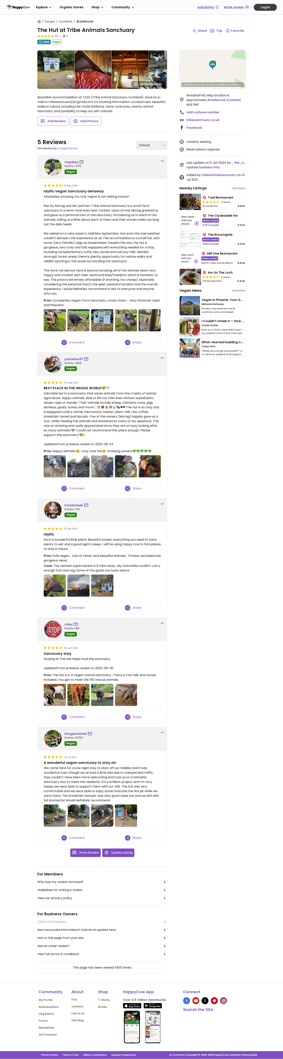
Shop (95, 7)
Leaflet (186, 84)
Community (120, 7)
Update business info (203, 167)
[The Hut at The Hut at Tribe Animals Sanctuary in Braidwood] (126, 815)
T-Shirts (104, 1000)
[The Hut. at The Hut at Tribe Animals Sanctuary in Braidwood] (102, 320)
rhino (68, 624)
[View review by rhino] (53, 629)
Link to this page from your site (60, 938)
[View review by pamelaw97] (53, 364)
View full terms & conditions (58, 954)
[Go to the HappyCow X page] (205, 1000)
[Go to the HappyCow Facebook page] (186, 1000)
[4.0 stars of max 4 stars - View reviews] (210, 202)
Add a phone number (202, 112)
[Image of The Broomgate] (190, 239)
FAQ (74, 999)
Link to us (78, 1013)
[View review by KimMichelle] (53, 510)
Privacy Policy (49, 1054)
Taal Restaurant (220, 197)
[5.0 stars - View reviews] (45, 36)
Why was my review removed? (60, 882)
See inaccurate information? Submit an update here (76, 930)
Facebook (194, 127)
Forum (43, 1021)
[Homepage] (18, 7)
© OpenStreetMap (217, 84)
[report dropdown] (162, 161)
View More (239, 188)
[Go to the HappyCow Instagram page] (223, 1000)
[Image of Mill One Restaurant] (190, 258)
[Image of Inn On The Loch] (190, 277)
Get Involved (48, 1034)
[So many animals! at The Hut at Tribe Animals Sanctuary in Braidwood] (78, 815)
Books (102, 1007)
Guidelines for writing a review (59, 890)
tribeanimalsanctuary (219, 175)
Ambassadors (49, 1007)
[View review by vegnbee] (53, 167)
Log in (265, 7)
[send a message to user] (82, 162)
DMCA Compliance (95, 1054)
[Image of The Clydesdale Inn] (190, 220)
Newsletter (46, 1028)
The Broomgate (220, 234)
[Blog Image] (190, 305)
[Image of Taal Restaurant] (190, 202)
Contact (77, 1006)
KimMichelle (73, 505)
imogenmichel (67, 148)
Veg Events (46, 1014)
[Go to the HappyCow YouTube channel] (195, 1000)
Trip (219, 30)
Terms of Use (71, 1054)
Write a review (211, 220)
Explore (42, 7)
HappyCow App (138, 992)
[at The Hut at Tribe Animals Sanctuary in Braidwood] (78, 320)
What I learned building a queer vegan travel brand (242, 342)
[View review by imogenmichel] (53, 738)
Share (202, 30)
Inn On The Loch (220, 272)
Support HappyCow (123, 1054)
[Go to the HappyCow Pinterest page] (214, 1000)
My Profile (46, 1000)
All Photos (151, 84)
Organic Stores (71, 7)
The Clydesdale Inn (223, 215)
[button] (212, 65)
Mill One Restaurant (222, 253)
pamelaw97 (73, 359)
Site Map (77, 1020)
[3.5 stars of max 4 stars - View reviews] (210, 277)
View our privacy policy (54, 898)
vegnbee (71, 162)
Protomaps (198, 84)
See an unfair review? (53, 946)
